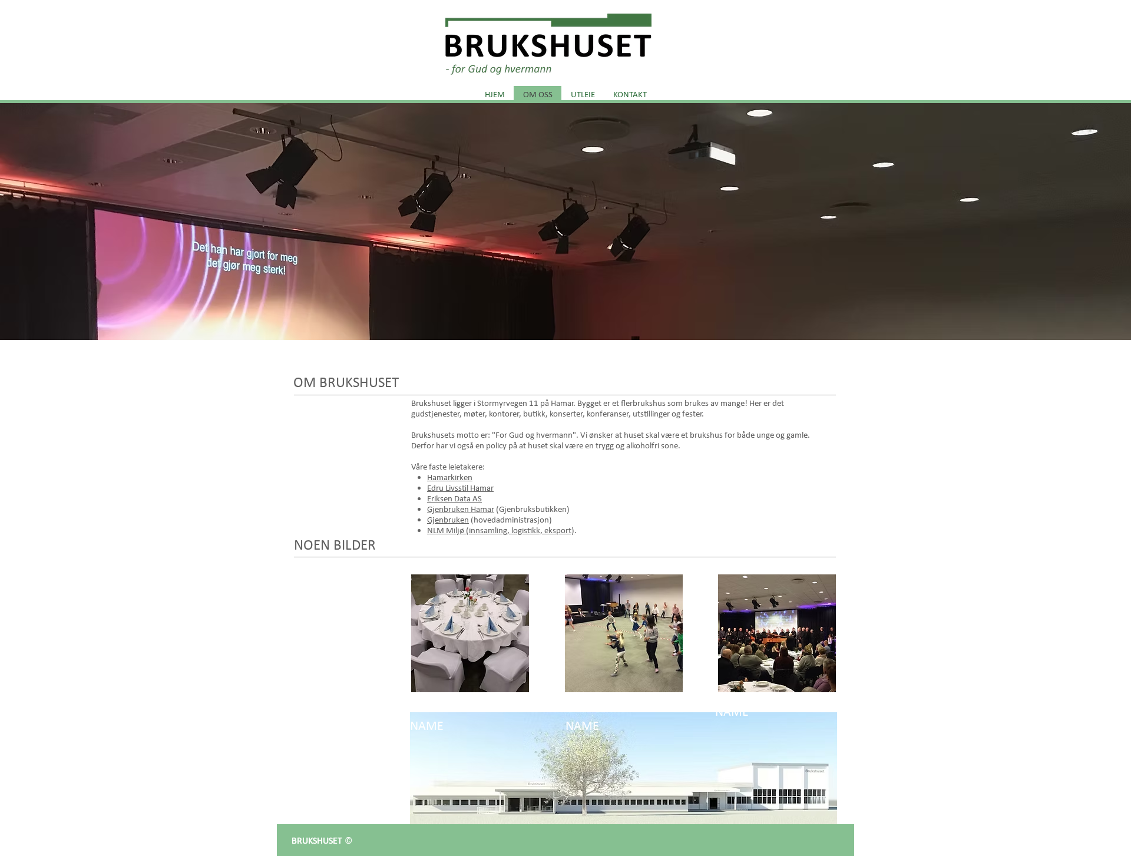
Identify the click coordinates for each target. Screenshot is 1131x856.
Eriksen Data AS (454, 498)
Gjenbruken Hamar (460, 509)
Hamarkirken (449, 477)
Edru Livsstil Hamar (460, 487)
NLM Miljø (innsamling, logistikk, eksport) (500, 530)
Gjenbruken (448, 519)
